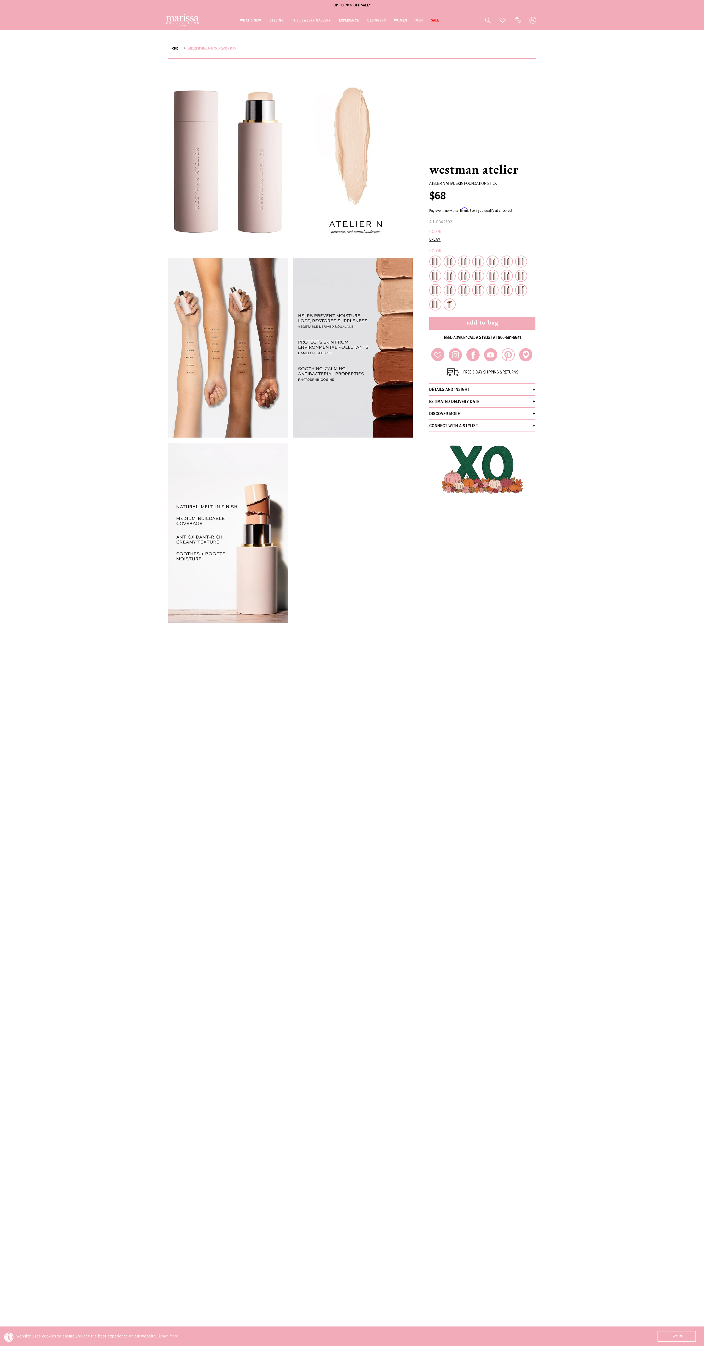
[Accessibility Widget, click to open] (9, 1337)
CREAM (435, 239)
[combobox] (481, 20)
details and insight (449, 389)
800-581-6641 (509, 337)
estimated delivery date (454, 401)
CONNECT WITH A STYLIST (453, 425)
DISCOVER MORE (444, 413)
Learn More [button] (168, 1336)
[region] (352, 5)
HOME (174, 48)
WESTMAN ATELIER (473, 169)
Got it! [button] (677, 1336)
